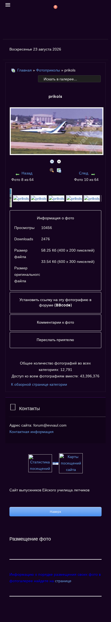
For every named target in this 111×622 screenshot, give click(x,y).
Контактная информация (31, 432)
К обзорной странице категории (39, 384)
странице (63, 581)
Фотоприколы (48, 70)
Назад (27, 173)
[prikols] (57, 153)
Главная (24, 70)
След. (84, 173)
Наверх (55, 512)
